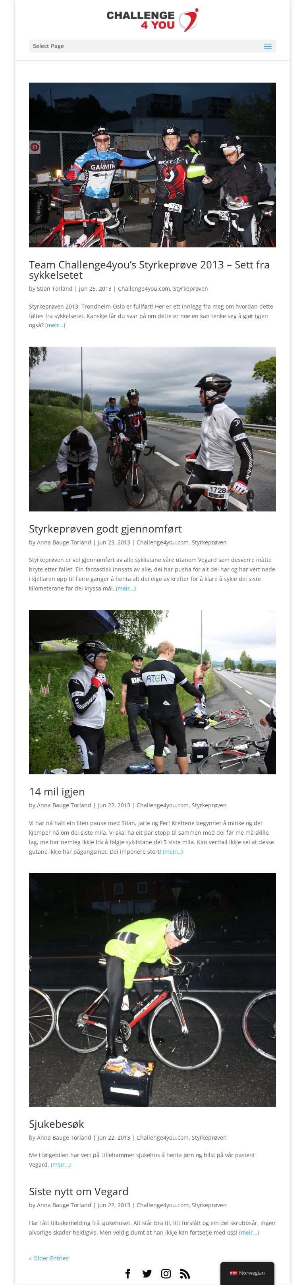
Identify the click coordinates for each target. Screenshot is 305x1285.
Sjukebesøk (56, 1124)
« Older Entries (49, 1258)
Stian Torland (55, 288)
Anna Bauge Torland (64, 542)
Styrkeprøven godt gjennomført (105, 528)
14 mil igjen (57, 791)
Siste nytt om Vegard (79, 1191)
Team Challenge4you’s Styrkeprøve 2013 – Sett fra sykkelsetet (149, 269)
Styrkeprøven (190, 288)
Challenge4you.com (144, 288)
